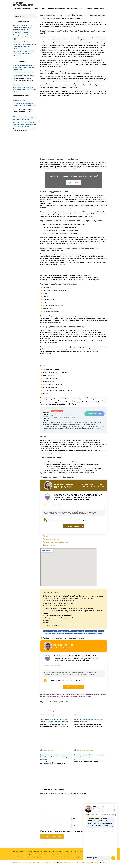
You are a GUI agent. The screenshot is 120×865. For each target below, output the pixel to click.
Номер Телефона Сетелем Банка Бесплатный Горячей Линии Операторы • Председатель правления (56, 757)
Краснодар (96, 862)
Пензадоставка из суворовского (55, 542)
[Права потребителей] (24, 4)
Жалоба (43, 8)
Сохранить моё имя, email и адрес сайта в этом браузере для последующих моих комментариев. (73, 831)
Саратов (103, 862)
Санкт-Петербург (26, 862)
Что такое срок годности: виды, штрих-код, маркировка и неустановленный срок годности (23, 74)
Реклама (46, 854)
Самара (78, 862)
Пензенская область (51, 539)
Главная (18, 8)
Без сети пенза (49, 545)
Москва (16, 862)
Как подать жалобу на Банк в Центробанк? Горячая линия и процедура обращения (22, 28)
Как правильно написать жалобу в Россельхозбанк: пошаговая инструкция (24, 53)
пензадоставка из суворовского (75, 694)
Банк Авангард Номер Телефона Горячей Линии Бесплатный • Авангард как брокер (73, 596)
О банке (47, 623)
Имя (74, 818)
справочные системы (53, 696)
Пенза (45, 536)
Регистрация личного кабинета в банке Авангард (61, 618)
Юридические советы (56, 8)
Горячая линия (72, 8)
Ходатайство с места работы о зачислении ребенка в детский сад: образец (24, 89)
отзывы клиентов (55, 694)
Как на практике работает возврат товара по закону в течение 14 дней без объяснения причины (24, 124)
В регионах (79, 854)
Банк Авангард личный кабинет (55, 605)
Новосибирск (37, 862)
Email (74, 825)
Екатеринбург (46, 862)
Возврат (35, 8)
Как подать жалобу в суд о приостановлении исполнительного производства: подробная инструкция (24, 45)
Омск (72, 862)
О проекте (71, 854)
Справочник (68, 851)
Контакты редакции (19, 851)
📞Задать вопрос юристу (95, 8)
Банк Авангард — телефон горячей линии (58, 603)
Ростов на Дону (87, 862)
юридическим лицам (85, 696)
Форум (82, 8)
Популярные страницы (56, 851)
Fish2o (46, 620)
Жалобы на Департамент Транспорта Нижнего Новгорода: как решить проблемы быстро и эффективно (24, 36)
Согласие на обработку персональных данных (27, 854)
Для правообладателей (58, 854)
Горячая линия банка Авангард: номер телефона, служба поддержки (68, 608)
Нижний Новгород (64, 862)
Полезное (27, 8)
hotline (43, 18)
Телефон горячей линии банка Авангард (58, 615)
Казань (54, 862)
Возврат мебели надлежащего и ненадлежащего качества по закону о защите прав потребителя (24, 105)
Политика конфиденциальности (37, 851)
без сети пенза (44, 694)
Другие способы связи (52, 625)
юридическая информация (69, 696)
